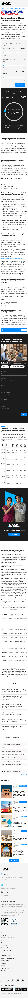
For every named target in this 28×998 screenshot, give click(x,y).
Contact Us (4, 945)
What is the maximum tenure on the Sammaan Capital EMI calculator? (13, 690)
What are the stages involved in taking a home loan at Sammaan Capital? (12, 706)
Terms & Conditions (6, 968)
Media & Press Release (7, 958)
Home (2, 8)
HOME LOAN (5, 366)
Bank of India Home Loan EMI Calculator (11, 751)
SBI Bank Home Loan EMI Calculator (10, 741)
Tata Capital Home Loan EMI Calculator (11, 764)
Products (3, 963)
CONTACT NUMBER (5, 392)
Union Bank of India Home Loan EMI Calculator (13, 754)
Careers (3, 943)
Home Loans (9, 8)
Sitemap (3, 965)
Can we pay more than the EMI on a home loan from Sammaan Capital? (12, 727)
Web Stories (4, 971)
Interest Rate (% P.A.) (7, 60)
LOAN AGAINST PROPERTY (17, 366)
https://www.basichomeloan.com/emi (11, 258)
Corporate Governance (7, 948)
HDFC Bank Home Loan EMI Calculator (11, 747)
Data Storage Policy (6, 950)
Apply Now (20, 85)
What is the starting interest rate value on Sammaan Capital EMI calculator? (12, 697)
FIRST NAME (3, 371)
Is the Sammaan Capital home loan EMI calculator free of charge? (12, 713)
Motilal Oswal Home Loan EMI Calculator (11, 771)
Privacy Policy (5, 960)
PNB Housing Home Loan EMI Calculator (11, 758)
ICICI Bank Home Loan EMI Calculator (11, 744)
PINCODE (3, 406)
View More (14, 860)
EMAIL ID (3, 385)
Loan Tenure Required (6, 72)
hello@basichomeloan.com (8, 888)
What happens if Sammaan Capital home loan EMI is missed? (12, 720)
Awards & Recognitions (7, 937)
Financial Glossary (6, 955)
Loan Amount (6, 48)
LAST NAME (3, 378)
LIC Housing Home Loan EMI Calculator (11, 761)
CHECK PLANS (14, 534)
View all (23, 774)
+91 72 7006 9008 (6, 895)
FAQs (2, 953)
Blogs (2, 940)
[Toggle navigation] (25, 3)
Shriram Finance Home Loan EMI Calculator (12, 768)
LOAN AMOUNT (4, 399)
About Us (3, 935)
